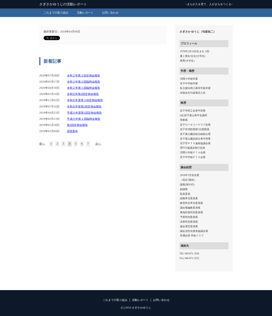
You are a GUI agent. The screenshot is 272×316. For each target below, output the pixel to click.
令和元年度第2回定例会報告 (84, 106)
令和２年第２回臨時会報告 (83, 81)
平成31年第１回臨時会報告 (83, 118)
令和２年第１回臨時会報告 (83, 87)
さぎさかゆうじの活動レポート (63, 4)
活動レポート (85, 12)
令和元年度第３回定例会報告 (85, 100)
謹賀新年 (72, 131)
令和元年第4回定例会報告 (83, 94)
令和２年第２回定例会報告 (83, 75)
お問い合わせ (110, 12)
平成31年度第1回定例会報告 (84, 112)
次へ (98, 143)
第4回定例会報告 (77, 125)
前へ (42, 143)
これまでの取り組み (56, 12)
